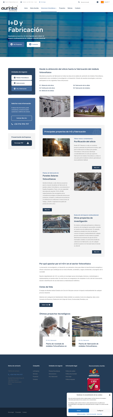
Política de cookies (81, 414)
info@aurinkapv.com (13, 2)
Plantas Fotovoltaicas (22, 77)
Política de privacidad (91, 414)
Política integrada (70, 379)
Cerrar (79, 410)
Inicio (26, 8)
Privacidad (18, 412)
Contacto (77, 8)
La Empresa (36, 371)
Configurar (100, 410)
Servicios (35, 373)
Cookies (25, 412)
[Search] (79, 2)
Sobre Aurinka (34, 8)
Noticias (70, 8)
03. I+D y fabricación (51, 340)
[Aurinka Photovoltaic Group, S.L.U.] (9, 8)
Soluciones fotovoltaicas (48, 8)
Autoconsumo (20, 83)
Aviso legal (99, 414)
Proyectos (62, 8)
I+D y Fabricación (21, 88)
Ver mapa (43, 2)
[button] (110, 395)
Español (106, 2)
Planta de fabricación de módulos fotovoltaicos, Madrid (88, 346)
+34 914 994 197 (21, 124)
